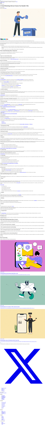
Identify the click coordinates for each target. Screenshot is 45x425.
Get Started (3, 2)
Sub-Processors (3, 423)
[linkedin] (4, 39)
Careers (2, 418)
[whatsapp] (3, 39)
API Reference (3, 403)
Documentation (3, 402)
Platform (1, 1)
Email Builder (3, 395)
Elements (3, 398)
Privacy (2, 422)
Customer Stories (3, 411)
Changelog (3, 405)
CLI (2, 408)
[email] (7, 39)
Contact (2, 419)
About (2, 416)
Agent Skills (3, 406)
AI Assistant (3, 399)
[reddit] (6, 39)
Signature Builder (4, 413)
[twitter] (2, 39)
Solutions (6, 1)
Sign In (1, 2)
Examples (3, 404)
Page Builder (3, 396)
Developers (10, 1)
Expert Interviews (4, 412)
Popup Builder (3, 397)
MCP (2, 407)
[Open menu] (1, 3)
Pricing (16, 1)
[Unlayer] (1, 0)
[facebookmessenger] (5, 39)
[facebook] (0, 39)
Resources (14, 1)
